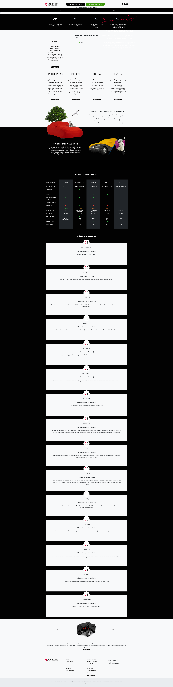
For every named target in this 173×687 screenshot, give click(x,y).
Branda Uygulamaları (91, 659)
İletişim (67, 659)
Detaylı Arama (90, 666)
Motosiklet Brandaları (91, 670)
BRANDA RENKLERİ (75, 10)
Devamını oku (86, 649)
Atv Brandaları (90, 668)
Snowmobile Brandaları (92, 661)
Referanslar (68, 668)
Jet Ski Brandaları (91, 663)
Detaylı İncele (55, 67)
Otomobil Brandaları (91, 675)
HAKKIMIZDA (104, 10)
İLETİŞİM (113, 10)
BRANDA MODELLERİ (62, 10)
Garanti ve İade (69, 663)
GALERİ (85, 10)
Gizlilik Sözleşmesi (70, 666)
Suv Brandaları (90, 673)
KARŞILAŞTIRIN (94, 10)
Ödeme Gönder (69, 661)
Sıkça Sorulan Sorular (70, 670)
